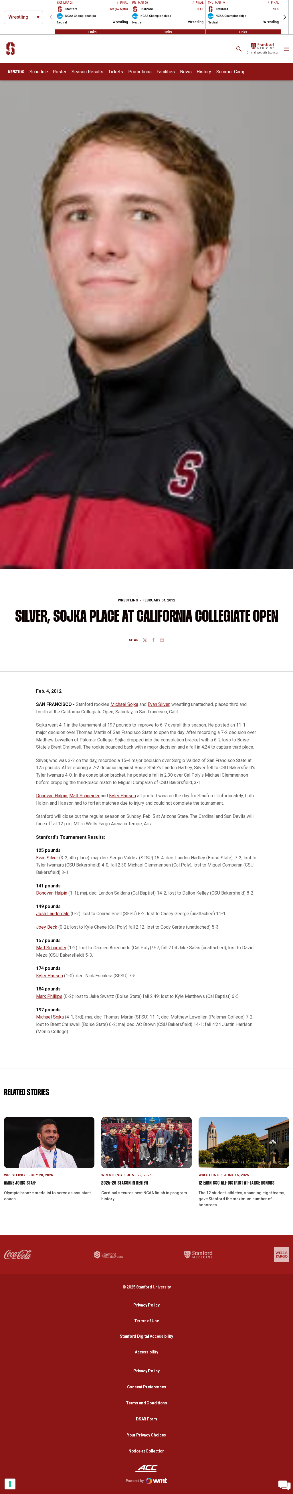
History (204, 71)
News (186, 71)
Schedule (38, 71)
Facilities (166, 71)
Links (92, 32)
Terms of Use (146, 1321)
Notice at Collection (146, 1451)
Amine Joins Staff (20, 1183)
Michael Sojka (124, 704)
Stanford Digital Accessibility (148, 1336)
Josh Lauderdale (53, 913)
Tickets (115, 71)
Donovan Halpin (51, 795)
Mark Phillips (49, 996)
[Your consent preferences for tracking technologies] (10, 1484)
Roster (59, 71)
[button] (285, 17)
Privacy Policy (148, 1304)
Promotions (140, 71)
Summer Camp (231, 71)
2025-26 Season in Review (124, 1183)
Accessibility (148, 1351)
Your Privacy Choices (146, 1435)
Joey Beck (46, 927)
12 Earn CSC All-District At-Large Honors (237, 1183)
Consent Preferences (146, 1387)
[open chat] (284, 1485)
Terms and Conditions (146, 1403)
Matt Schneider (84, 795)
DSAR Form (146, 1419)
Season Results (87, 71)
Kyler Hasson (122, 795)
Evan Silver (158, 704)
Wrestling (128, 600)
